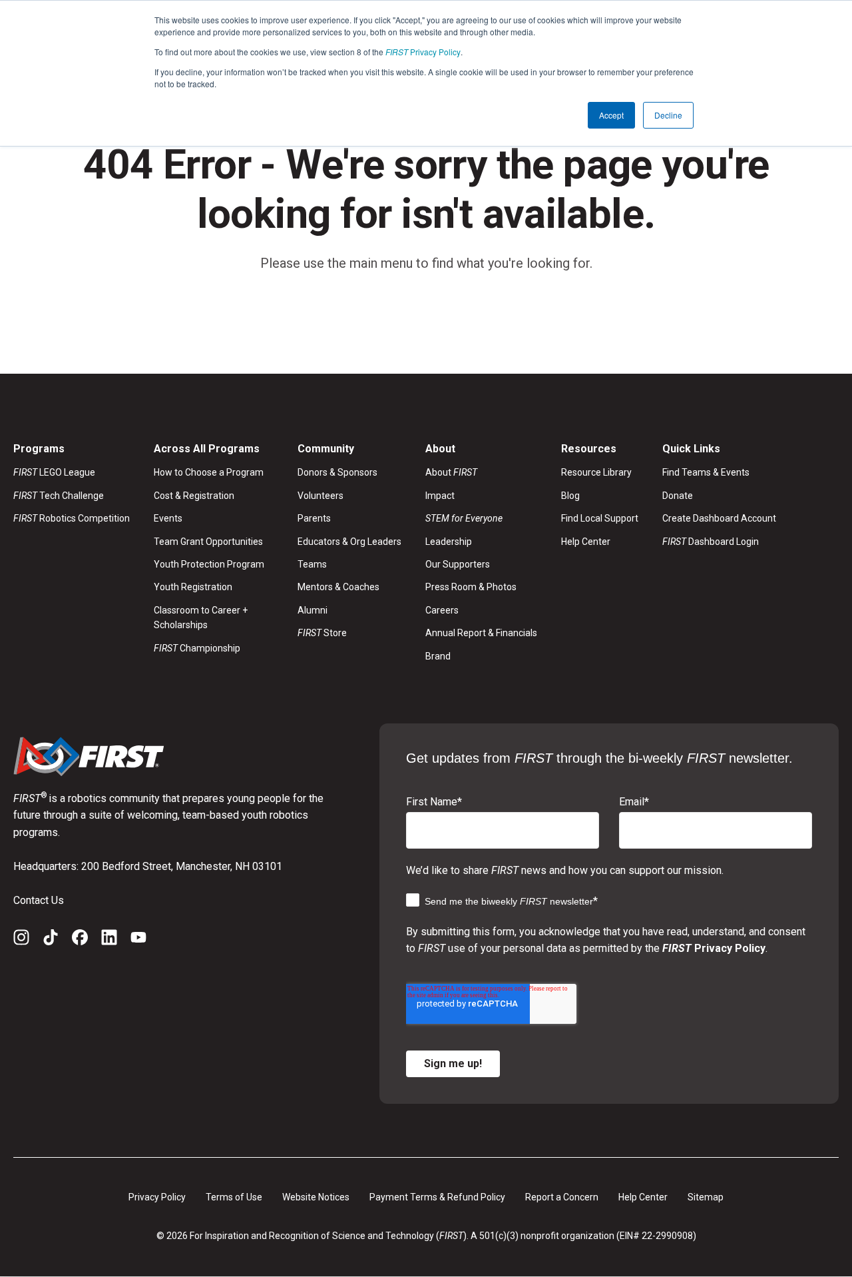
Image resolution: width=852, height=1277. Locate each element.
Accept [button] (611, 115)
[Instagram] (21, 940)
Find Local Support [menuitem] (599, 518)
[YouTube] (138, 940)
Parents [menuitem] (314, 518)
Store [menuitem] (322, 633)
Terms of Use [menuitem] (234, 1197)
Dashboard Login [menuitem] (710, 541)
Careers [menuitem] (442, 610)
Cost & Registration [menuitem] (194, 495)
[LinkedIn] (109, 940)
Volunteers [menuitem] (320, 495)
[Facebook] (80, 940)
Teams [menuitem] (312, 564)
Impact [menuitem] (440, 495)
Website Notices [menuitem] (315, 1197)
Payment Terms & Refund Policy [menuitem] (437, 1197)
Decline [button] (668, 115)
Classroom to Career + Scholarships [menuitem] (201, 617)
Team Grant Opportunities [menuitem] (208, 541)
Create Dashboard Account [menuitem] (719, 518)
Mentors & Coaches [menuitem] (338, 587)
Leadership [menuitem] (448, 541)
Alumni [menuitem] (312, 610)
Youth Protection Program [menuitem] (209, 564)
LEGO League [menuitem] (54, 472)
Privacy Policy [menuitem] (157, 1197)
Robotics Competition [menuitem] (71, 518)
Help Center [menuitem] (585, 541)
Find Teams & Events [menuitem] (705, 472)
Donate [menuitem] (677, 495)
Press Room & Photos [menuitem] (471, 587)
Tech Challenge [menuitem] (58, 495)
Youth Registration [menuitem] (193, 587)
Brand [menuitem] (438, 656)
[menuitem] (481, 518)
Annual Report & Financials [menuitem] (481, 633)
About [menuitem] (451, 472)
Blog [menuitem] (570, 495)
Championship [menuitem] (197, 648)
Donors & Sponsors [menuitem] (337, 472)
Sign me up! (453, 1063)
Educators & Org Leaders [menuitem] (349, 541)
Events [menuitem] (168, 518)
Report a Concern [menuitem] (561, 1197)
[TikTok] (51, 940)
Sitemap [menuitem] (706, 1197)
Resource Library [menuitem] (596, 472)
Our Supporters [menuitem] (457, 564)
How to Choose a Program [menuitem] (209, 472)
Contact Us (38, 900)
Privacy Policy (423, 51)
